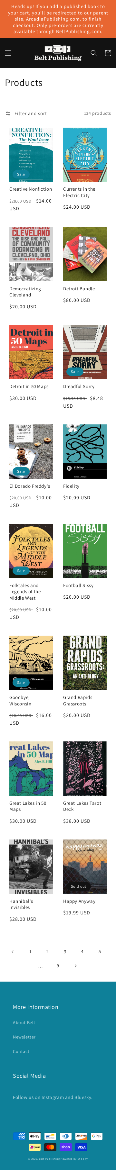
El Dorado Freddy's (29, 486)
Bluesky (82, 1097)
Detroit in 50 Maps (29, 386)
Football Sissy (78, 585)
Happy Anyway (79, 901)
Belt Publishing (49, 1158)
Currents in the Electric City (79, 192)
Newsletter (24, 1037)
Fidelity (71, 486)
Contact (21, 1051)
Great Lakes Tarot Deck (82, 806)
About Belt (24, 1022)
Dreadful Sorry (78, 386)
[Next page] (75, 966)
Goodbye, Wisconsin (20, 700)
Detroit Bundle (79, 289)
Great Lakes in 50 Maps (27, 806)
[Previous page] (13, 952)
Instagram (53, 1097)
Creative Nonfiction (30, 189)
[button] (8, 53)
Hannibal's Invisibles (21, 904)
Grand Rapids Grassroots (77, 700)
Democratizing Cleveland (25, 292)
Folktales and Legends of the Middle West (25, 591)
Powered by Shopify (74, 1158)
